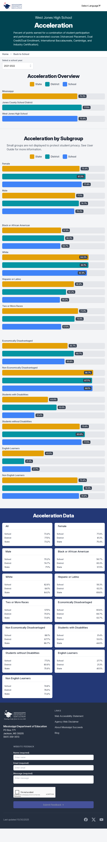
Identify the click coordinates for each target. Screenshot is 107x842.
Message (23, 773)
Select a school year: (12, 60)
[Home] (12, 5)
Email (21, 763)
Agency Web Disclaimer (67, 721)
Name (21, 752)
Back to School (21, 54)
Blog (57, 732)
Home (5, 54)
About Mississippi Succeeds (69, 727)
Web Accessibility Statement (69, 716)
